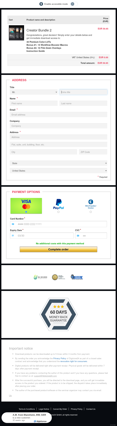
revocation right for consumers (73, 361)
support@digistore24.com (45, 375)
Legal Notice (44, 409)
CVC (77, 230)
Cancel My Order (60, 409)
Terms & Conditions (27, 409)
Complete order (58, 249)
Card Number (17, 218)
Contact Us (90, 409)
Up (10, 395)
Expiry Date (16, 230)
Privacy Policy (59, 358)
